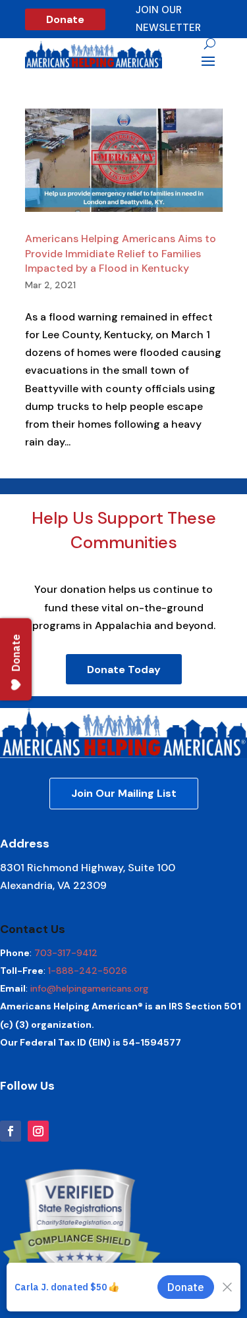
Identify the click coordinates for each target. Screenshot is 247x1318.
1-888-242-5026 (87, 970)
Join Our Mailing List (124, 793)
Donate (65, 19)
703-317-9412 (65, 953)
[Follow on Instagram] (38, 1131)
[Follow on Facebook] (10, 1131)
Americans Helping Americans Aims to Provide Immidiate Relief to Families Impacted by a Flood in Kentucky (120, 253)
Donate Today (124, 669)
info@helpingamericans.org (89, 988)
